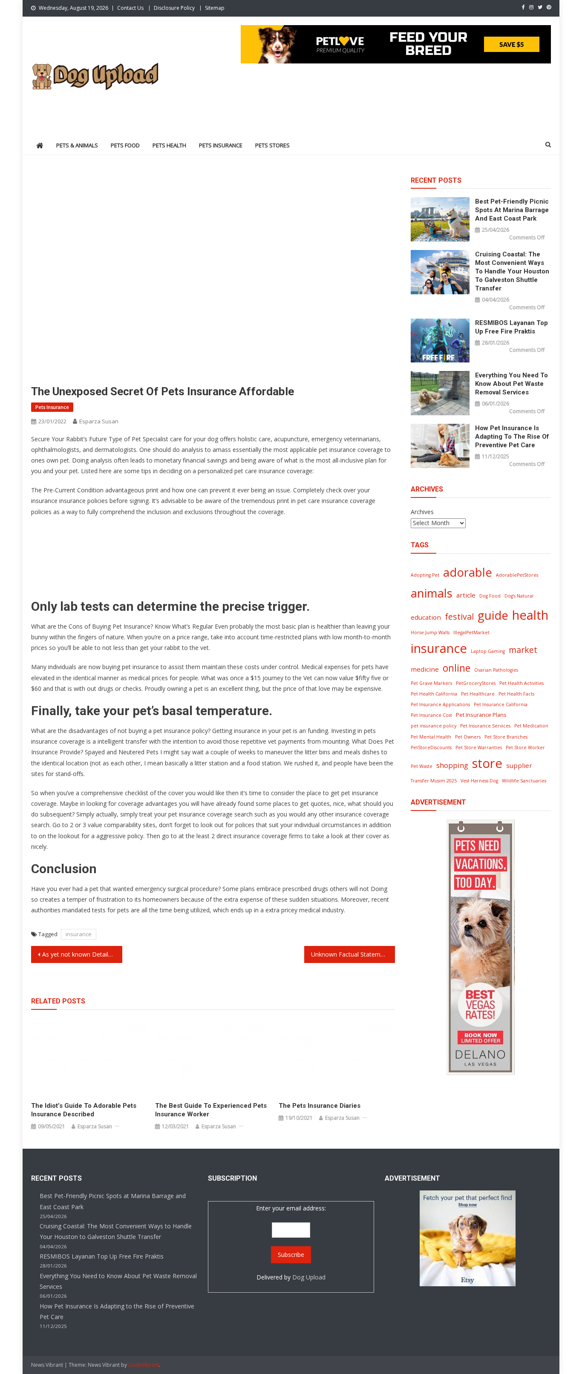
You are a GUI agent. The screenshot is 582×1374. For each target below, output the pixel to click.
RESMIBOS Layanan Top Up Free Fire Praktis (511, 327)
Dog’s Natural (518, 596)
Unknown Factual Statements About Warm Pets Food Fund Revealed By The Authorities (353, 954)
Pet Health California (434, 694)
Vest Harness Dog (479, 781)
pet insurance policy (433, 726)
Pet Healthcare (478, 694)
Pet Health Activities (521, 683)
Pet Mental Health (431, 737)
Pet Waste (421, 766)
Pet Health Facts (516, 694)
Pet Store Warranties (478, 747)
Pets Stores (272, 145)
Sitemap (215, 7)
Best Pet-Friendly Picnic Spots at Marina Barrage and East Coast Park (512, 210)
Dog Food (490, 596)
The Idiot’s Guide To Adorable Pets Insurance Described (83, 1110)
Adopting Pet (425, 575)
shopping (452, 765)
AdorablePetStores (517, 575)
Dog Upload (309, 1277)
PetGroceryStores (476, 683)
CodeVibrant (143, 1364)
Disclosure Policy (174, 7)
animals (431, 593)
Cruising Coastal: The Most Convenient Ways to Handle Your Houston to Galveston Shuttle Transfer (512, 271)
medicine (425, 669)
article (465, 595)
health (530, 615)
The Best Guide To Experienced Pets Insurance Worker (211, 1110)
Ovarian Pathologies (496, 670)
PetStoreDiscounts (431, 747)
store (487, 763)
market (523, 649)
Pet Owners (468, 737)
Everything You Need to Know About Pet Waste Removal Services (511, 383)
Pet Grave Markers (431, 683)
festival (459, 616)
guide (493, 615)
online (456, 668)
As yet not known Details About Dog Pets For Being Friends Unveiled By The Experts (82, 954)
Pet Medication (531, 726)
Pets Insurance (220, 145)
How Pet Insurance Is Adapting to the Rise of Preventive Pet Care (512, 436)
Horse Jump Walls (430, 632)
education (426, 617)
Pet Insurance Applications (440, 704)
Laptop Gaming (488, 651)
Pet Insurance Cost (431, 715)
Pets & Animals (77, 145)
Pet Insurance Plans (481, 715)
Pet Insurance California (500, 704)
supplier (519, 765)
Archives (422, 512)
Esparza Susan (98, 421)
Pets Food (125, 145)
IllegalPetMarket (471, 632)
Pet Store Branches (505, 737)
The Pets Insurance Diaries (319, 1106)
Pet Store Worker (525, 747)
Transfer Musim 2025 (434, 781)
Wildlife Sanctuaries (524, 781)
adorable (467, 572)
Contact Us (130, 7)
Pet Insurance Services (485, 726)
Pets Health (169, 145)
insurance (79, 934)
